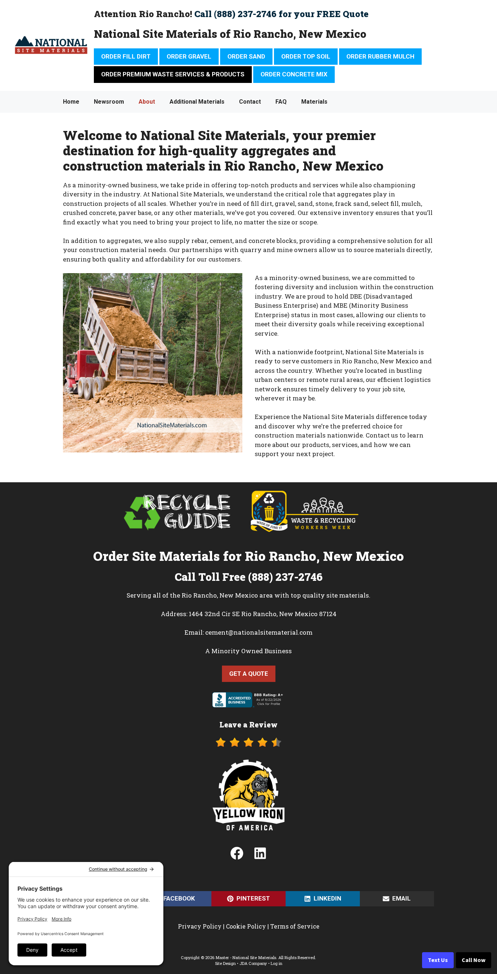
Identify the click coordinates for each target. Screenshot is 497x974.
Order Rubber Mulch (380, 56)
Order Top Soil (305, 56)
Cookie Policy (246, 926)
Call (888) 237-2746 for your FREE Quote (281, 14)
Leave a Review (248, 724)
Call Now (473, 960)
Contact (250, 101)
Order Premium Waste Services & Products (172, 74)
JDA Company (253, 963)
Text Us (438, 960)
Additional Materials (197, 101)
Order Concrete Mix (294, 74)
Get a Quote (248, 673)
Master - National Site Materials (245, 957)
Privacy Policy (200, 926)
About (147, 101)
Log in (276, 963)
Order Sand (246, 56)
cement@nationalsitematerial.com (259, 632)
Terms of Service (294, 926)
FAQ (281, 101)
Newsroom (109, 101)
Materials (314, 101)
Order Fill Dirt (126, 56)
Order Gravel (189, 56)
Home (71, 101)
